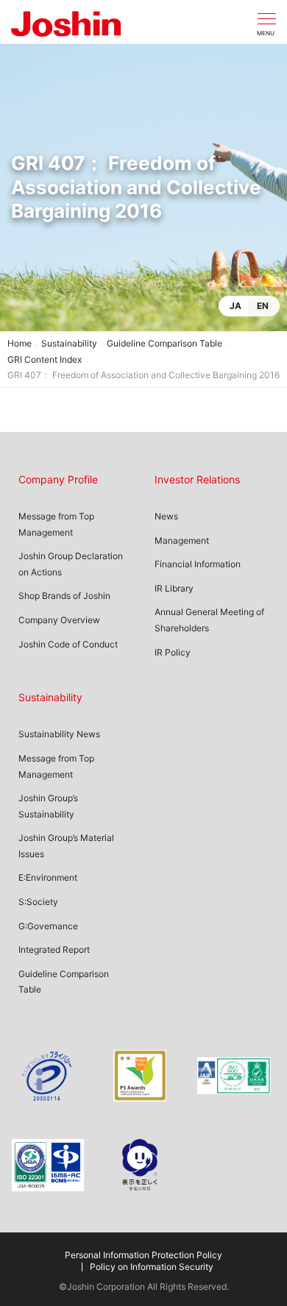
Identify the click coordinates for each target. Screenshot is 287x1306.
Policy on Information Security (151, 1266)
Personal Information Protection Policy (143, 1254)
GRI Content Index (44, 359)
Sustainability (69, 343)
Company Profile (58, 479)
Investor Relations (197, 479)
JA (235, 305)
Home (19, 343)
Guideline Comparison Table (164, 343)
